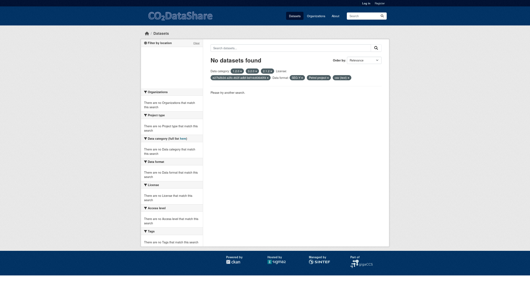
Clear (196, 43)
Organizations (316, 16)
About (335, 16)
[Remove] (241, 71)
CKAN (233, 262)
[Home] (147, 33)
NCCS (354, 262)
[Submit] (382, 16)
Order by (339, 60)
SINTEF (314, 262)
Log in (366, 3)
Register (380, 3)
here (183, 138)
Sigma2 (279, 262)
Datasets (295, 16)
